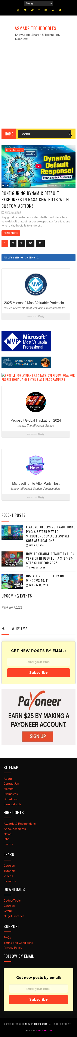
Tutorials (10, 871)
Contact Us (11, 784)
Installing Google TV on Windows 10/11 (45, 578)
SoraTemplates (44, 1030)
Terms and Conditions (18, 943)
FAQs (7, 938)
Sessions (10, 881)
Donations (11, 799)
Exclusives (11, 794)
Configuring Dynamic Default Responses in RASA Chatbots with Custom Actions (35, 199)
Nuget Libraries (14, 916)
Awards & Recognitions (20, 824)
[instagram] (25, 10)
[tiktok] (32, 10)
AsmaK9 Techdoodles (35, 28)
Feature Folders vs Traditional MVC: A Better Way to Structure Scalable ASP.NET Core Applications (50, 534)
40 (30, 243)
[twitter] (60, 10)
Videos (8, 876)
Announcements (15, 829)
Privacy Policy (13, 948)
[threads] (45, 10)
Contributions (14, 150)
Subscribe (38, 673)
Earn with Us (12, 804)
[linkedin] (52, 10)
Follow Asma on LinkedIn (20, 257)
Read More (11, 233)
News (8, 834)
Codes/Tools (12, 901)
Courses (9, 866)
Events (8, 844)
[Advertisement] (38, 83)
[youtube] (18, 10)
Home (9, 134)
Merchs (8, 789)
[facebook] (39, 10)
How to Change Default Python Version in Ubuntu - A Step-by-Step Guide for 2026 (50, 558)
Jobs (6, 839)
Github (8, 911)
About (8, 779)
